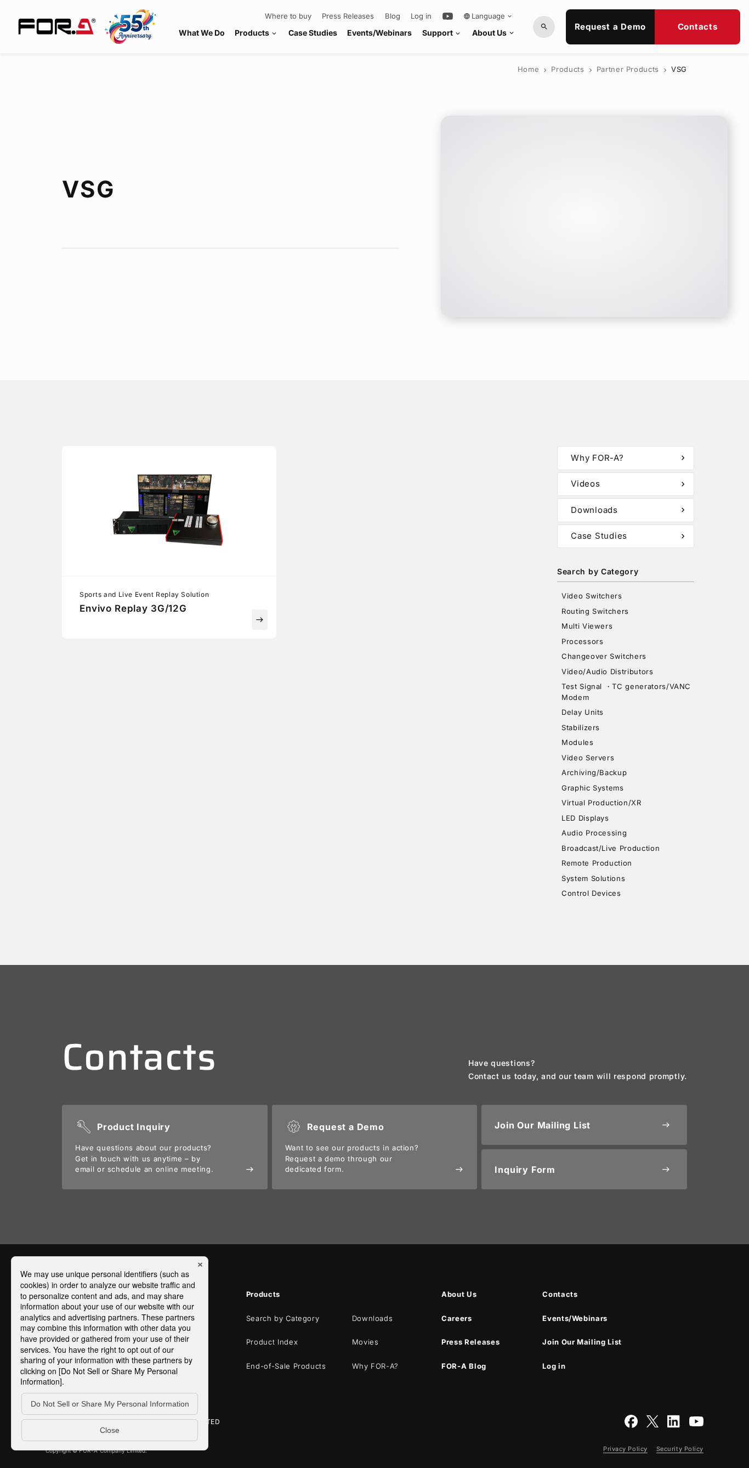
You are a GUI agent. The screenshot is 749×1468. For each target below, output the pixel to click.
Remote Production (596, 863)
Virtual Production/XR (601, 802)
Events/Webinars (379, 32)
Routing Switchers (595, 611)
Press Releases (348, 16)
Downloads (629, 510)
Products (256, 32)
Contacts (698, 26)
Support (442, 32)
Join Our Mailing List (582, 1341)
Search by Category (283, 1318)
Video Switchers (591, 595)
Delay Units (582, 712)
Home (529, 69)
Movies (365, 1341)
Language (488, 16)
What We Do (202, 32)
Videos (629, 483)
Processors (582, 641)
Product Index (272, 1341)
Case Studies (312, 32)
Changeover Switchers (603, 656)
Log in (421, 16)
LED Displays (585, 818)
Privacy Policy (625, 1449)
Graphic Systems (592, 787)
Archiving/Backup (594, 772)
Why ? (375, 1366)
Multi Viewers (586, 626)
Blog (392, 16)
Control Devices (591, 893)
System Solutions (593, 878)
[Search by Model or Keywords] (544, 27)
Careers (456, 1318)
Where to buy (288, 16)
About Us (493, 32)
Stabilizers (580, 727)
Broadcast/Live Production (610, 848)
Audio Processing (594, 832)
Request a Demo (610, 26)
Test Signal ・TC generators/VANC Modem (626, 692)
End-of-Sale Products (286, 1366)
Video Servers (587, 757)
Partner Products (628, 69)
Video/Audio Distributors (607, 671)
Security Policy (679, 1449)
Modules (577, 742)
